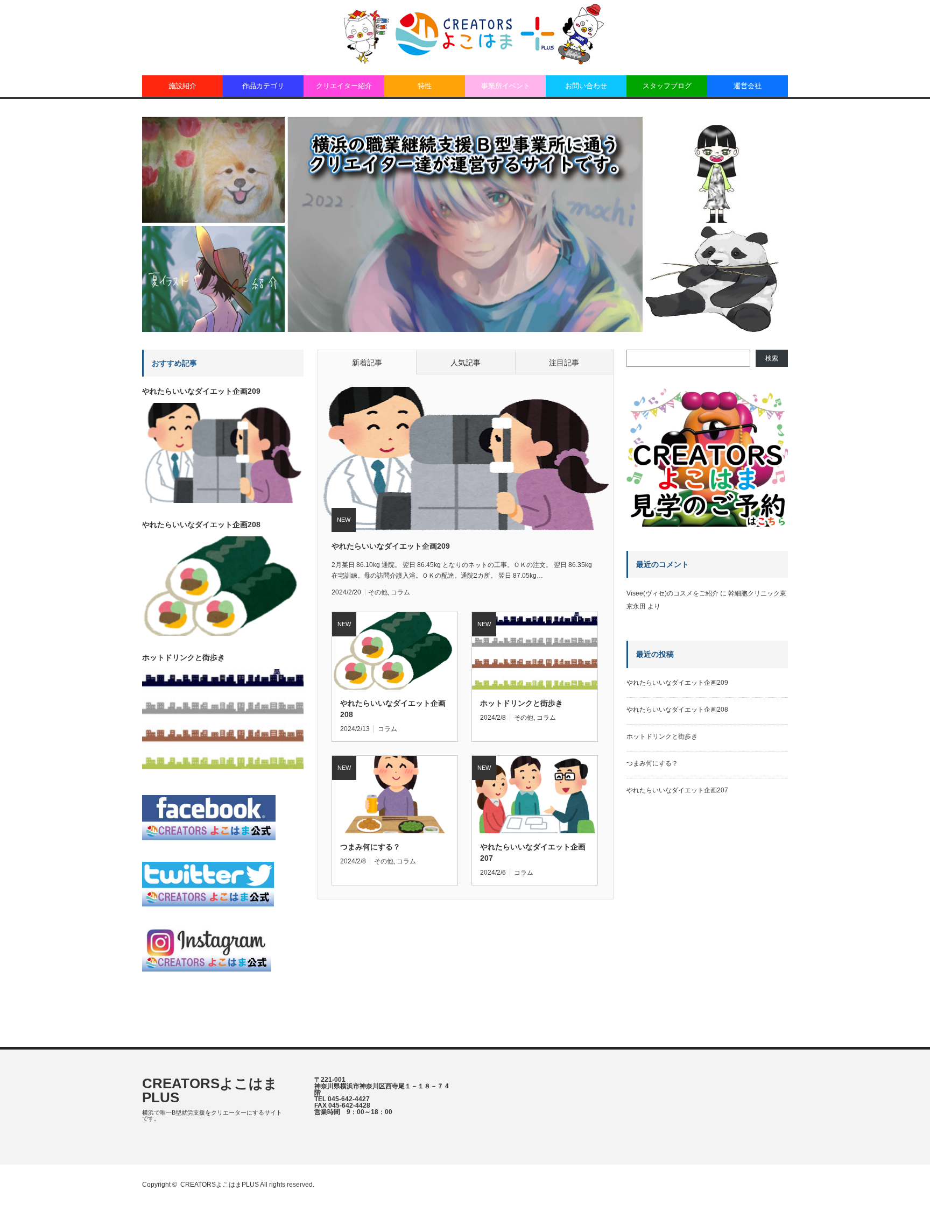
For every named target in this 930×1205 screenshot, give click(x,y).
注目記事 (564, 362)
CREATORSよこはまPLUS (210, 1090)
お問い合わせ (586, 86)
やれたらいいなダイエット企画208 (393, 709)
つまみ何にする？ (370, 846)
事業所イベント (505, 86)
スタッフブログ (667, 86)
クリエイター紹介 (344, 86)
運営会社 (748, 86)
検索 (771, 358)
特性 (425, 86)
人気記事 (465, 362)
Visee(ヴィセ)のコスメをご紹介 (672, 593)
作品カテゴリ (263, 86)
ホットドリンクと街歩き (521, 703)
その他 (378, 592)
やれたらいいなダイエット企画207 (533, 852)
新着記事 (367, 362)
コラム (400, 592)
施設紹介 (182, 86)
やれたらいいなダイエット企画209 (391, 546)
